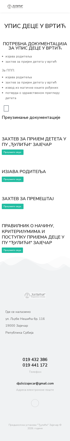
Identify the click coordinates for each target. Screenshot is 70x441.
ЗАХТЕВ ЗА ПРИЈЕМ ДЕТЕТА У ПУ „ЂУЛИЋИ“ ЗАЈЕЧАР (34, 141)
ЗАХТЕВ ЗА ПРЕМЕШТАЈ (28, 199)
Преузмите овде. (13, 152)
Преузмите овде (12, 250)
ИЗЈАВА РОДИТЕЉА (24, 171)
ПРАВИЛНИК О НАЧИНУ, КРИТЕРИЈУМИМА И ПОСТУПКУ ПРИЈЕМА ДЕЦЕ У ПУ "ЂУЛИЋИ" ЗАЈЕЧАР (33, 234)
